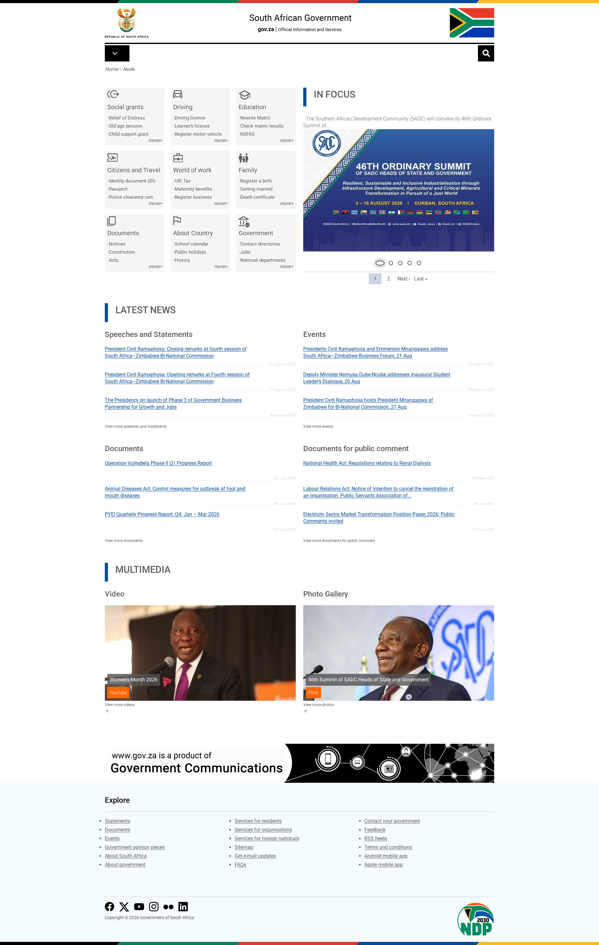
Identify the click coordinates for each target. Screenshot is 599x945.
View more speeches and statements (136, 425)
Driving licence (190, 118)
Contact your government (392, 820)
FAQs (240, 863)
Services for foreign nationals (267, 837)
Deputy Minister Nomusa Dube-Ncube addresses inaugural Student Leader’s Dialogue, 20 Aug (376, 376)
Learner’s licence (192, 126)
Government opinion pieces (135, 846)
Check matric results (262, 126)
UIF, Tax (182, 181)
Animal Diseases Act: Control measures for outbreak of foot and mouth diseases (175, 491)
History (182, 260)
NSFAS (247, 134)
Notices (117, 244)
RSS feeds (375, 837)
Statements (117, 820)
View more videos (119, 703)
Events (112, 837)
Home (111, 69)
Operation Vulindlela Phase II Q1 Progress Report (158, 462)
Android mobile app (385, 855)
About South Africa (126, 855)
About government (125, 863)
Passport (118, 189)
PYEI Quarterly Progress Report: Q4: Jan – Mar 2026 (162, 513)
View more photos (318, 703)
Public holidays (190, 252)
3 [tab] (400, 262)
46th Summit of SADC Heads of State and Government (368, 678)
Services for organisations (263, 828)
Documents (117, 828)
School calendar (191, 244)
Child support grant (129, 134)
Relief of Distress (127, 118)
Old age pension (125, 126)
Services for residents (258, 820)
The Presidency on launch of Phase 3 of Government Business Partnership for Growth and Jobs (173, 402)
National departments (262, 260)
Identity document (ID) (132, 181)
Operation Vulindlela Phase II (338, 121)
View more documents (124, 539)
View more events (318, 425)
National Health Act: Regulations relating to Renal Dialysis (367, 462)
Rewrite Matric (255, 118)
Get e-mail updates (255, 855)
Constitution (122, 252)
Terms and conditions (388, 846)
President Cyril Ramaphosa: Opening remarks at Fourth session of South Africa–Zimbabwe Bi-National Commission (177, 376)
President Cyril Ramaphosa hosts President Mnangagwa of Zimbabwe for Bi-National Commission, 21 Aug (368, 402)
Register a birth (256, 181)
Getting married (256, 189)
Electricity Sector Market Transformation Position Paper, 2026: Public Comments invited (379, 516)
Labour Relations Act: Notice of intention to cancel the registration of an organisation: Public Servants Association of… (378, 491)
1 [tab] (378, 262)
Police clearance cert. (131, 197)
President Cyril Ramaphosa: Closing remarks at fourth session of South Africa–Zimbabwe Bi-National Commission (176, 351)
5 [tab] (419, 262)
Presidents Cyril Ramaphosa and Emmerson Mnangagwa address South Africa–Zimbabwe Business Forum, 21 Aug (375, 351)
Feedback (375, 828)
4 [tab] (409, 262)
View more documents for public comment (339, 539)
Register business (193, 197)
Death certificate (257, 197)
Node (128, 69)
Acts (114, 260)
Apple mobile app (383, 863)
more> (155, 140)
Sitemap (244, 846)
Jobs (245, 252)
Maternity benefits (193, 189)
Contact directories (260, 244)
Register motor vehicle (198, 134)
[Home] (127, 23)
